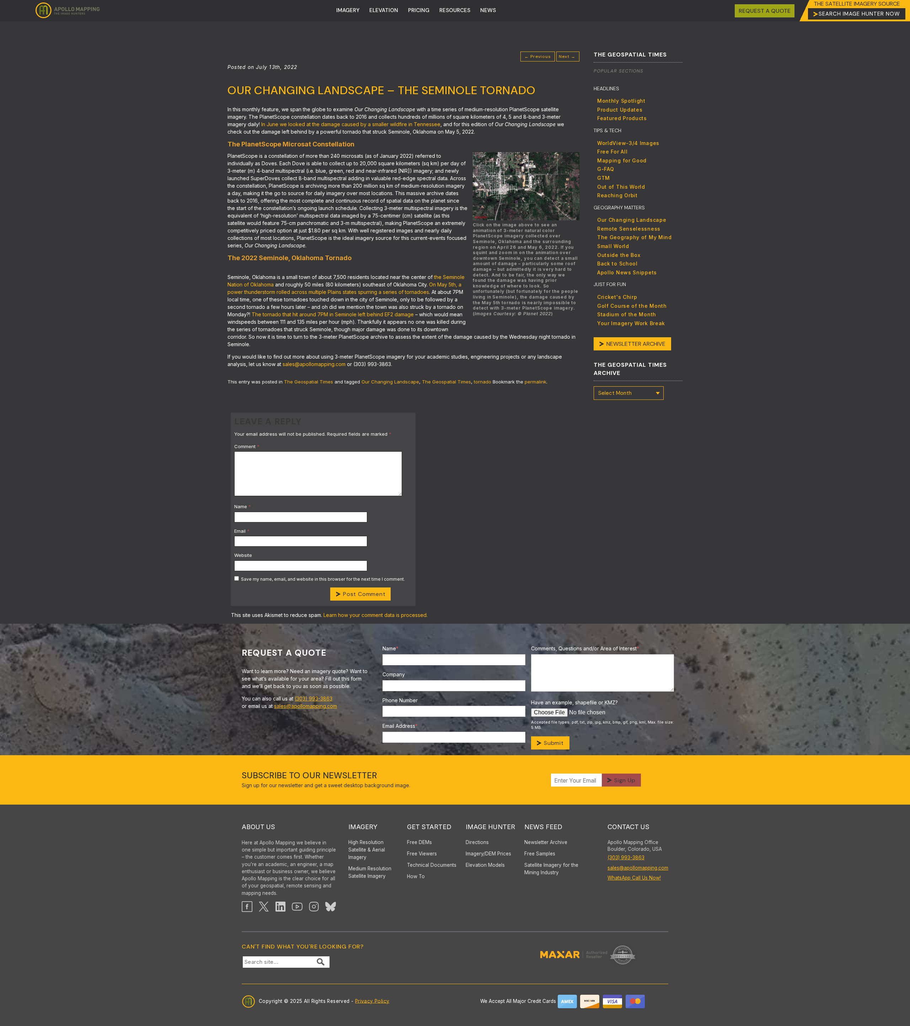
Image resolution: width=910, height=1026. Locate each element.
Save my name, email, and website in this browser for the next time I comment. (323, 579)
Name (242, 506)
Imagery (347, 10)
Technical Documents (431, 865)
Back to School (617, 263)
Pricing (418, 10)
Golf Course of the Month (632, 306)
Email (242, 531)
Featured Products (622, 118)
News (488, 10)
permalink (535, 382)
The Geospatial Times (308, 382)
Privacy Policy (372, 1001)
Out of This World (621, 187)
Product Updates (620, 110)
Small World (613, 246)
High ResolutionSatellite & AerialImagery (366, 849)
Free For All (612, 152)
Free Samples (539, 853)
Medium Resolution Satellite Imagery (369, 872)
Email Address (400, 726)
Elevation (383, 10)
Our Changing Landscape (390, 382)
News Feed (543, 827)
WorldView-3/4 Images (628, 143)
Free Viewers (422, 853)
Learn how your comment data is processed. (375, 615)
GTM (603, 178)
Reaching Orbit (617, 195)
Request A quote (765, 11)
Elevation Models (485, 865)
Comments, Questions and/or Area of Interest (585, 648)
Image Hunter (490, 827)
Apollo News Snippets (627, 272)
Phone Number (400, 700)
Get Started (429, 827)
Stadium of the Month (626, 314)
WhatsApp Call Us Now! (634, 878)
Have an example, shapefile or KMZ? (574, 702)
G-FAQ (605, 169)
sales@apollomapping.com (305, 706)
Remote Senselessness (628, 229)
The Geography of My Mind (634, 237)
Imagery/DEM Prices (488, 853)
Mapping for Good (622, 160)
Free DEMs (419, 842)
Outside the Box (619, 255)
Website (243, 555)
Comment (246, 446)
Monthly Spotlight (621, 101)
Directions (477, 842)
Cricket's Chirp (617, 297)
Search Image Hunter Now (859, 13)
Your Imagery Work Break (631, 323)
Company (393, 674)
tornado (482, 382)
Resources (454, 10)
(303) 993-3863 (313, 698)
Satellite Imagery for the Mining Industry (551, 868)
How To (416, 876)
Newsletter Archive (635, 344)
